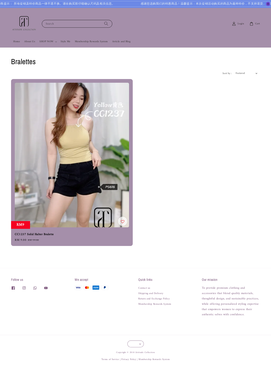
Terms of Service (110, 359)
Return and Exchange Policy (154, 299)
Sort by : (227, 73)
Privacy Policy (128, 359)
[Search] (106, 23)
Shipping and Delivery (150, 293)
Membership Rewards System (91, 41)
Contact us (144, 288)
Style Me (65, 41)
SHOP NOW (46, 41)
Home (16, 41)
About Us (29, 41)
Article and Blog (121, 41)
